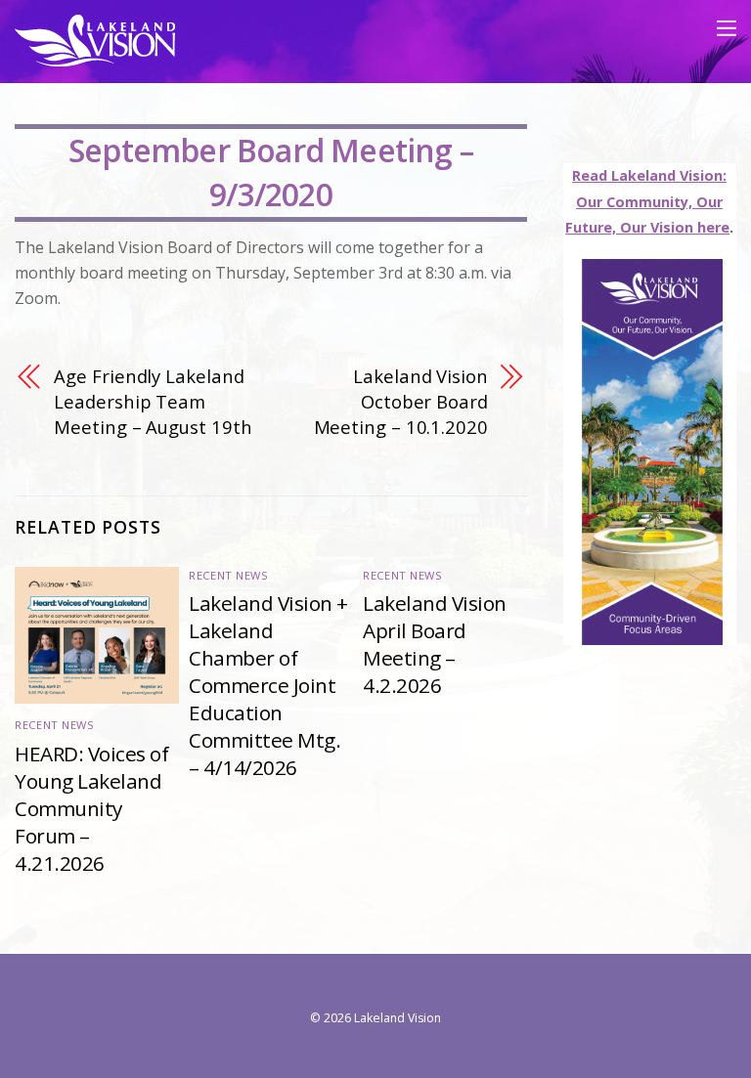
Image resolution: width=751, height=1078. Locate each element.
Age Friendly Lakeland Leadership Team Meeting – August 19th (152, 402)
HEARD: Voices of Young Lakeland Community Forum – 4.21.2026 (91, 808)
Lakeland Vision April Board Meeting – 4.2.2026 (434, 644)
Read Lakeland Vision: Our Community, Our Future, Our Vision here (647, 201)
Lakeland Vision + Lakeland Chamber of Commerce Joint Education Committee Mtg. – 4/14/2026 (268, 685)
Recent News (54, 724)
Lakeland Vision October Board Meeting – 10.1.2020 (401, 402)
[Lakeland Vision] (95, 57)
